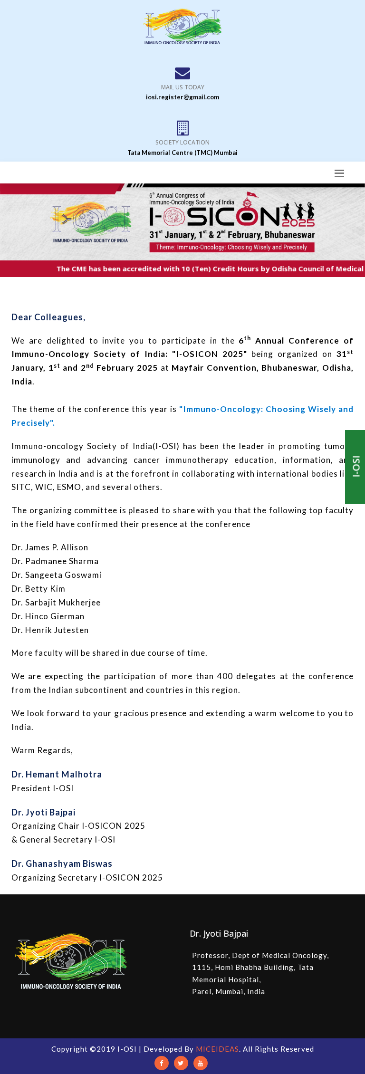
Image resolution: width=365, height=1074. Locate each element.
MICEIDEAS (217, 1049)
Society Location (182, 142)
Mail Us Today (182, 87)
